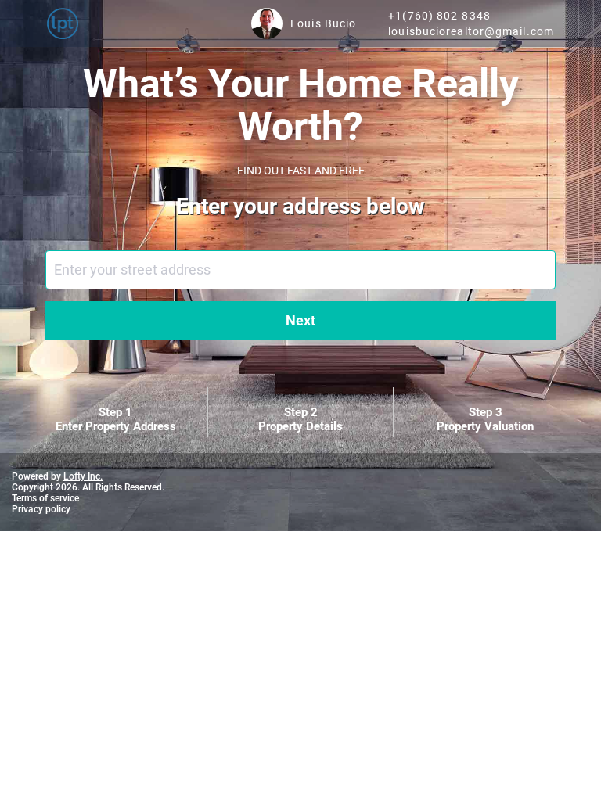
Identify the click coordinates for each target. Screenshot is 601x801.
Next (300, 320)
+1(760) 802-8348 (439, 15)
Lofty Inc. (83, 476)
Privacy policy (41, 509)
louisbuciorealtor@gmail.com (471, 31)
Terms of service (45, 498)
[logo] (62, 23)
